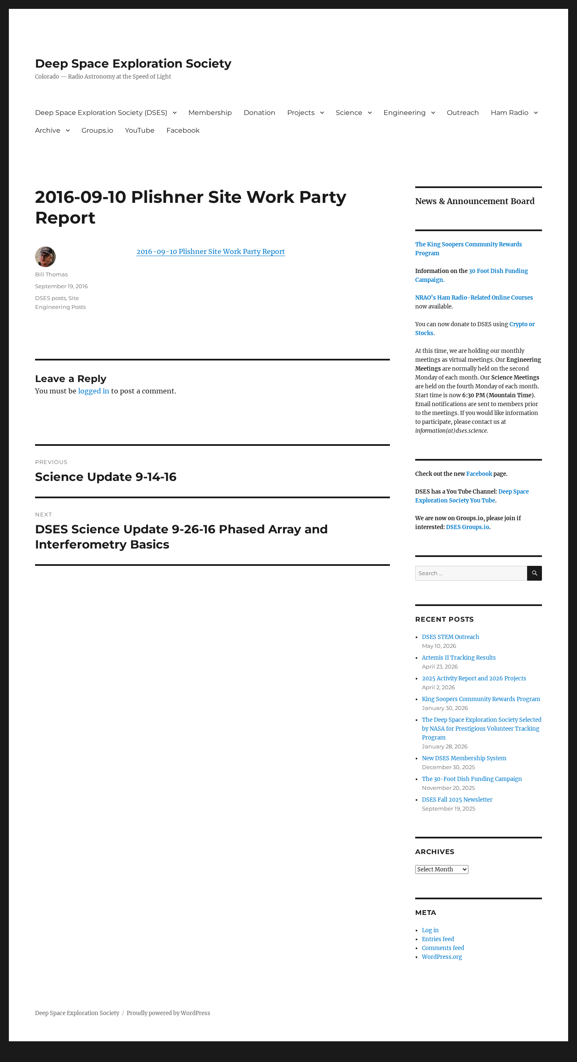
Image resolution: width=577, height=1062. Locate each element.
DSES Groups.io (467, 527)
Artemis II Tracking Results (459, 657)
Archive (47, 130)
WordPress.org (442, 957)
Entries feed (438, 939)
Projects (301, 113)
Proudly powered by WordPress (168, 1013)
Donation (259, 113)
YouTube (140, 130)
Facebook (183, 130)
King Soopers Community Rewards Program (481, 699)
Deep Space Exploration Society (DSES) (101, 113)
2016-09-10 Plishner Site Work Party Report (210, 251)
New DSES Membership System (464, 758)
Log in (430, 930)
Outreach (463, 113)
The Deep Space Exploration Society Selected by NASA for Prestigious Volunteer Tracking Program (482, 728)
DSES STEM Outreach (450, 637)
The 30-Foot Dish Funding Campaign (472, 779)
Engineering (405, 113)
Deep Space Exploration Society (133, 63)
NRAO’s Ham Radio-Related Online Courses (474, 297)
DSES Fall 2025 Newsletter (457, 799)
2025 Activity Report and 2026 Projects (474, 678)
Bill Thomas (51, 274)
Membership (210, 113)
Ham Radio (509, 113)
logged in (93, 391)
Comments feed (443, 948)
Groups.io (97, 130)
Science (349, 113)
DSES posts (50, 298)
